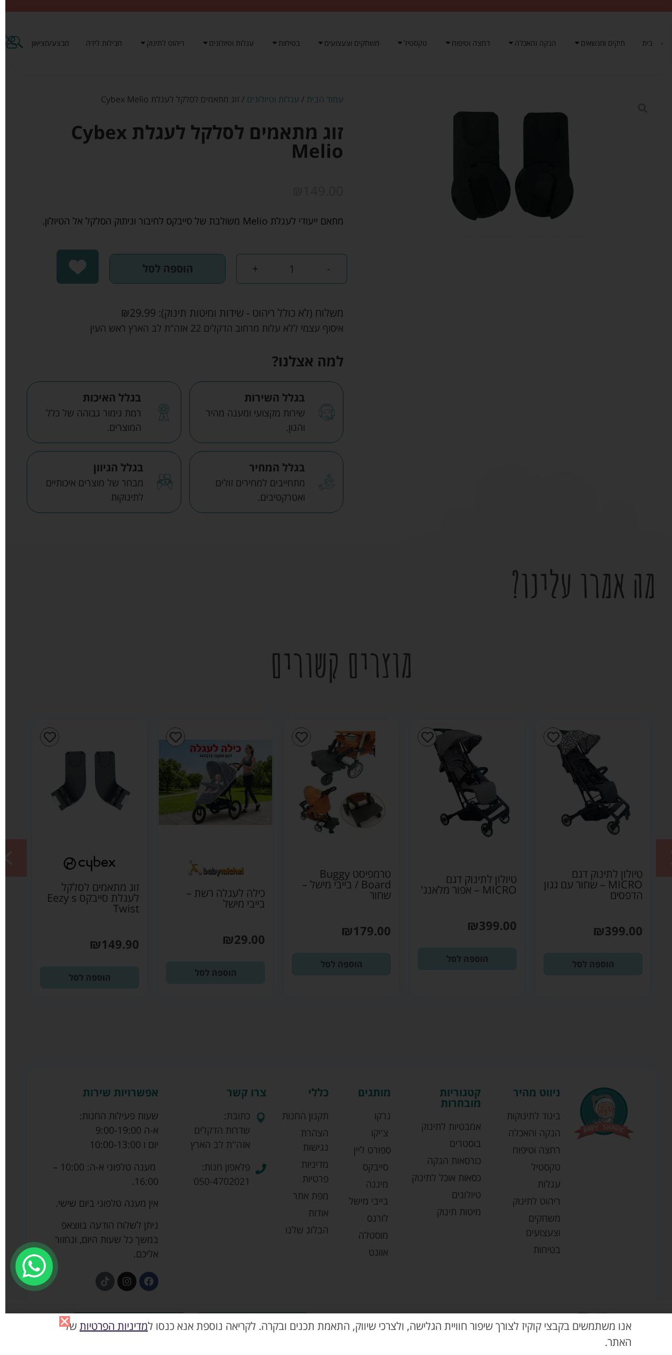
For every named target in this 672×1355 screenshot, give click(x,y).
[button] (64, 1321)
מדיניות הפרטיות (113, 1326)
